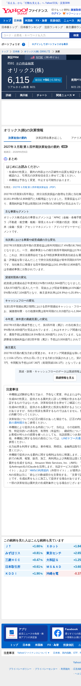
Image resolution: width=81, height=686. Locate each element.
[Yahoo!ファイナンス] (26, 9)
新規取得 (76, 9)
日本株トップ (9, 27)
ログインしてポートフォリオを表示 (50, 44)
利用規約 (65, 669)
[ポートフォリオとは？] (23, 44)
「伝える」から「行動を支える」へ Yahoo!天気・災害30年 (37, 3)
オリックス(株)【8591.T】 (37, 51)
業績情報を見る (65, 377)
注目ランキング (53, 27)
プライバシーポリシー (20, 669)
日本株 (18, 20)
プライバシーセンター (46, 669)
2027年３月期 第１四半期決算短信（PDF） (35, 187)
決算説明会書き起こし (49, 137)
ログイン (56, 13)
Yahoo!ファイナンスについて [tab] (32, 653)
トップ (7, 20)
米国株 (29, 20)
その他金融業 (25, 63)
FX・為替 (41, 20)
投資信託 (55, 20)
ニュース (69, 20)
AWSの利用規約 (39, 470)
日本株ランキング (30, 27)
